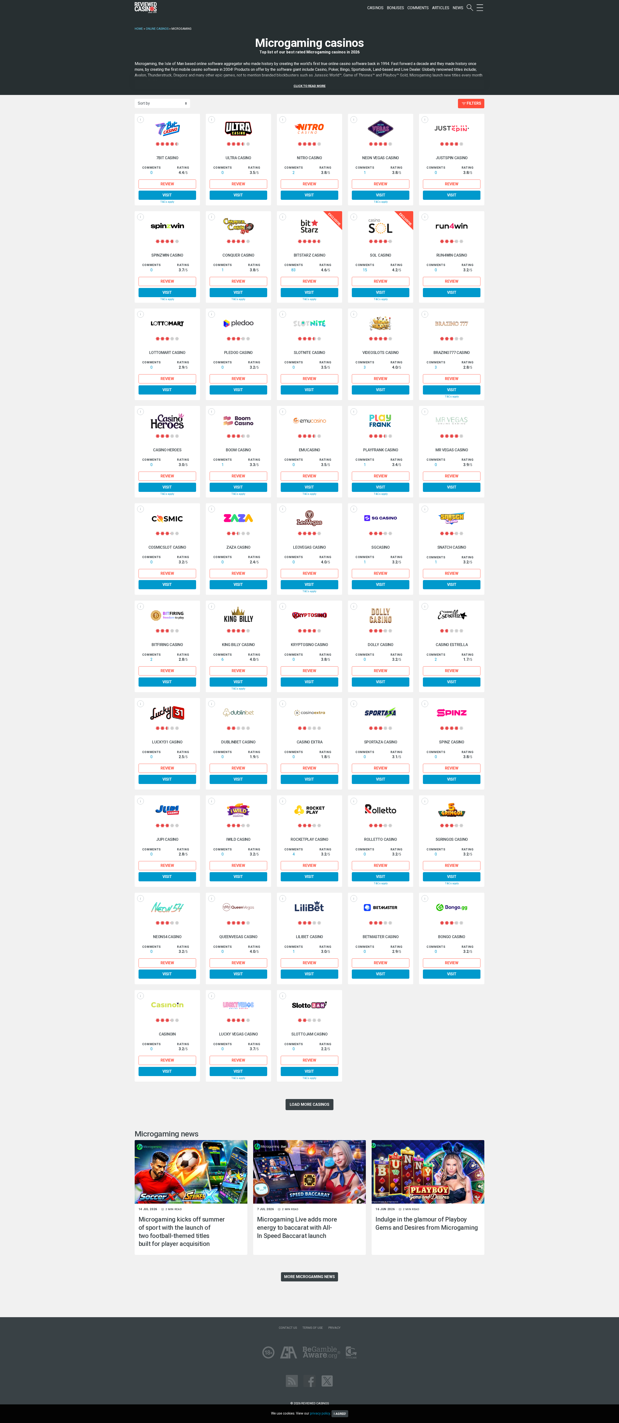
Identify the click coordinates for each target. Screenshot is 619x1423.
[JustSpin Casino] (451, 129)
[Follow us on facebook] (309, 1381)
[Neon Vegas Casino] (380, 129)
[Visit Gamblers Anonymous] (288, 1352)
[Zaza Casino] (238, 518)
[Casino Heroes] (167, 421)
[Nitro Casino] (309, 129)
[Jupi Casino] (167, 810)
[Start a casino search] (469, 8)
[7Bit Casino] (167, 129)
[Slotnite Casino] (309, 323)
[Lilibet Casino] (309, 907)
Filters (474, 103)
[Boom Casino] (238, 421)
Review (167, 184)
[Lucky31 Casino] (167, 713)
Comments (418, 8)
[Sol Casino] (380, 226)
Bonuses (395, 8)
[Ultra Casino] (238, 129)
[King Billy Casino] (238, 615)
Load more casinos (309, 1104)
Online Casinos (157, 28)
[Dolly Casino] (380, 615)
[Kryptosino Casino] (309, 615)
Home (139, 28)
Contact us (288, 1328)
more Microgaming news (309, 1276)
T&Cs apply (167, 201)
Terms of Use (312, 1328)
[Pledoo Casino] (238, 323)
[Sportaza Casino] (380, 713)
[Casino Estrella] (451, 615)
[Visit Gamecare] (351, 1352)
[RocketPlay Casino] (309, 810)
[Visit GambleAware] (321, 1352)
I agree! (340, 1414)
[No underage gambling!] (268, 1352)
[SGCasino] (380, 518)
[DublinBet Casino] (238, 713)
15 (365, 270)
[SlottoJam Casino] (309, 1005)
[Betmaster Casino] (380, 907)
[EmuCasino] (309, 421)
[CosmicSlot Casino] (167, 518)
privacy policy (320, 1413)
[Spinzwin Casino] (167, 226)
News (458, 8)
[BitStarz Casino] (309, 226)
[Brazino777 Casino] (451, 323)
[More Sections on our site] (479, 8)
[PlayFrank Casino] (380, 421)
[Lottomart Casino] (167, 323)
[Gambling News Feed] (292, 1381)
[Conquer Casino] (238, 226)
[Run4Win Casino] (451, 226)
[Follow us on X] (327, 1381)
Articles (440, 8)
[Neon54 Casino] (167, 907)
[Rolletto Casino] (380, 810)
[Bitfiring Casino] (167, 615)
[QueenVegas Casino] (238, 907)
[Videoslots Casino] (380, 323)
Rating (183, 168)
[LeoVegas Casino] (309, 518)
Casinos (375, 8)
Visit (167, 195)
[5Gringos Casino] (451, 810)
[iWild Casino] (238, 810)
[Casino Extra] (309, 713)
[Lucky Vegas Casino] (238, 1005)
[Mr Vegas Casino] (451, 421)
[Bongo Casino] (451, 907)
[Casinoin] (167, 1005)
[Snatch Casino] (451, 518)
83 (293, 270)
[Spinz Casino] (451, 713)
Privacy (334, 1328)
